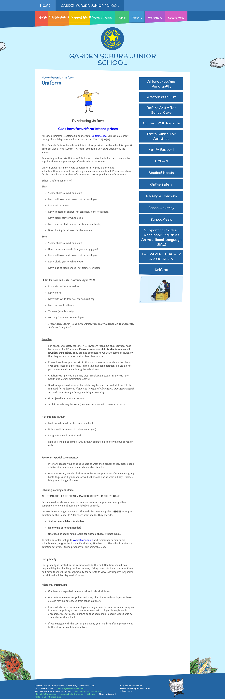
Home (45, 77)
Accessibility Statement (72, 694)
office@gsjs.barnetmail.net (70, 688)
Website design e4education (89, 691)
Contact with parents (161, 123)
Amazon (39, 696)
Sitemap (91, 694)
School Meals (161, 219)
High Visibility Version (45, 694)
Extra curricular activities (161, 136)
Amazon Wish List (161, 96)
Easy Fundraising (52, 696)
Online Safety (161, 184)
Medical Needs (161, 172)
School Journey (161, 207)
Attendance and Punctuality (161, 84)
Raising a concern (161, 196)
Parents (56, 77)
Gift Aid (161, 160)
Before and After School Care (161, 110)
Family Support (161, 149)
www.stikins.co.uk (83, 540)
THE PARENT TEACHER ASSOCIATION (161, 256)
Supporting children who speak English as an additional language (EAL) (161, 237)
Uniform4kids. (99, 136)
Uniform (69, 77)
